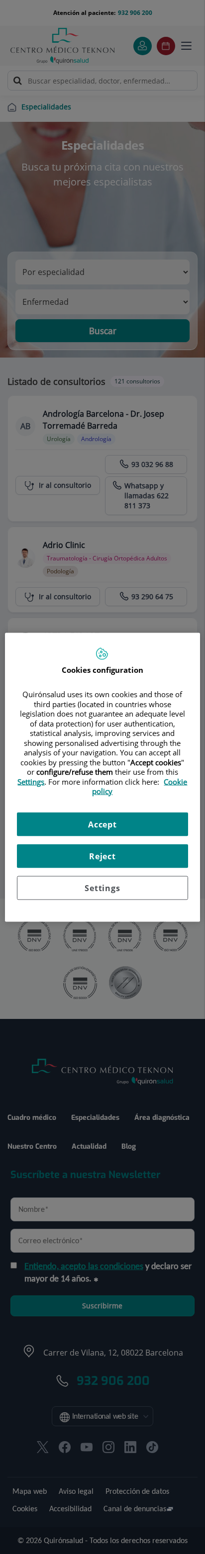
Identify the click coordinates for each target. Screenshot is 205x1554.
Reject (102, 855)
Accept (102, 824)
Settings (102, 887)
